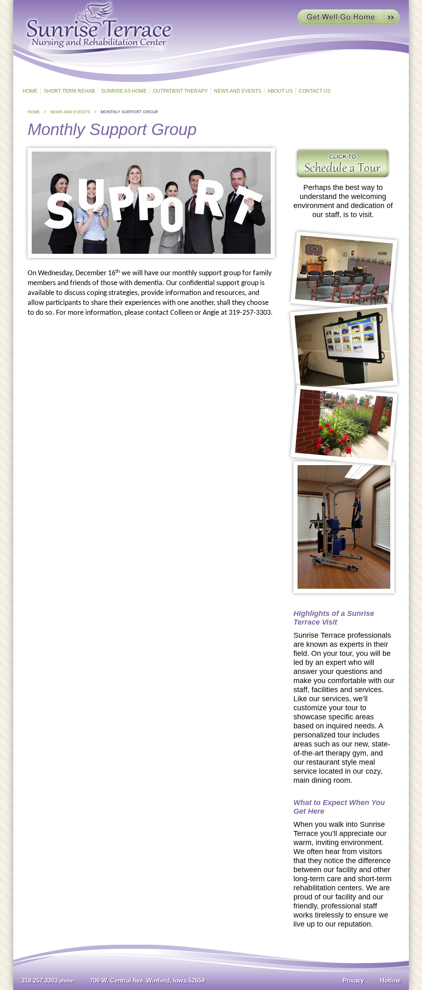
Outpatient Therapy (180, 91)
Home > (37, 112)
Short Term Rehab (69, 91)
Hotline (390, 980)
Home (30, 91)
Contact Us (315, 91)
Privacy (353, 980)
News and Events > (73, 112)
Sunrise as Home (124, 91)
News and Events (237, 91)
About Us (280, 91)
